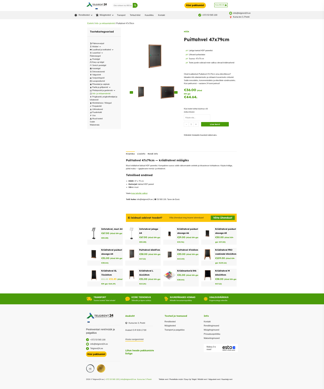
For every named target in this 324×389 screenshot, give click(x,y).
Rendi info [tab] (153, 154)
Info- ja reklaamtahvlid (105, 23)
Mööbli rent (202, 379)
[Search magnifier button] (135, 5)
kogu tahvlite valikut (139, 193)
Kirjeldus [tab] (130, 154)
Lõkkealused (97, 109)
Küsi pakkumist (195, 5)
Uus (94, 115)
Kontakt (161, 15)
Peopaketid (97, 106)
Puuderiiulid (97, 112)
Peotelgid (96, 59)
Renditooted (170, 322)
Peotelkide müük (176, 379)
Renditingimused (211, 326)
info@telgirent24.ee (128, 379)
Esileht (90, 23)
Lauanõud (96, 53)
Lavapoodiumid (98, 81)
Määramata (94, 125)
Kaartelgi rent (227, 379)
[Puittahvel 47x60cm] (140, 92)
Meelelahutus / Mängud (102, 103)
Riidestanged (95, 56)
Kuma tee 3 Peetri (144, 379)
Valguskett (96, 75)
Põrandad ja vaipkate (101, 84)
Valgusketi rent (214, 379)
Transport (121, 15)
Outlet (92, 122)
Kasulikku (149, 15)
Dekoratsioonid (98, 72)
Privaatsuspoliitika (212, 334)
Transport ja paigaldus (175, 330)
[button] (83, 15)
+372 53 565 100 (112, 379)
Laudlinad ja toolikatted (101, 49)
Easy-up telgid (98, 62)
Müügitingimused (211, 330)
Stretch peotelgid (99, 65)
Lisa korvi (215, 124)
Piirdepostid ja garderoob (102, 90)
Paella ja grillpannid (100, 87)
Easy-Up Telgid (190, 379)
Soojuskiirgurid (98, 78)
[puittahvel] (167, 92)
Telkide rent (163, 379)
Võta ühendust (222, 217)
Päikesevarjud (98, 43)
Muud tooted (97, 118)
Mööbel (95, 46)
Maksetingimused (212, 338)
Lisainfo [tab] (141, 154)
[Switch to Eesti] (96, 9)
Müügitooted (170, 326)
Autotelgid (96, 68)
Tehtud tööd (135, 15)
